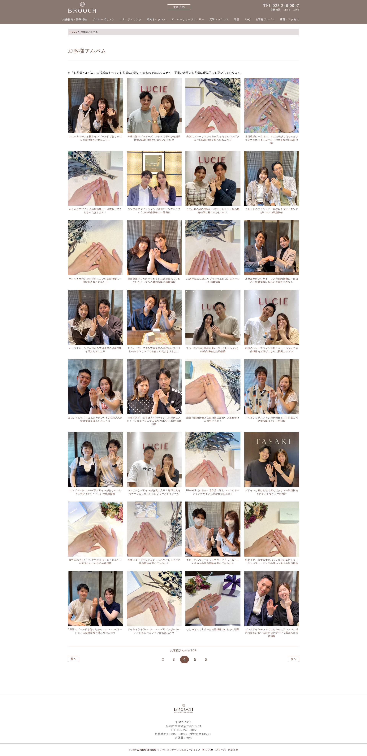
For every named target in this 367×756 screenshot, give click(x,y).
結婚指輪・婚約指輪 (75, 19)
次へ (293, 658)
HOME (73, 32)
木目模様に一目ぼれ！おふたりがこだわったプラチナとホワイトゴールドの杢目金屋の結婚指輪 (271, 139)
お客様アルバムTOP (183, 650)
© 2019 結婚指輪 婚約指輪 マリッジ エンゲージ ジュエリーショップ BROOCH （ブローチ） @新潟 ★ (183, 750)
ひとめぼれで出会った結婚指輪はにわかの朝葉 (212, 629)
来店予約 (179, 7)
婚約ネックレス (156, 19)
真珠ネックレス (219, 19)
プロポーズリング (103, 19)
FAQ (247, 19)
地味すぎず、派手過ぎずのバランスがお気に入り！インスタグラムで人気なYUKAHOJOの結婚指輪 (154, 421)
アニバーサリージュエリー (187, 19)
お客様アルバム (265, 19)
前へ (73, 658)
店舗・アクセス (289, 19)
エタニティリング (130, 19)
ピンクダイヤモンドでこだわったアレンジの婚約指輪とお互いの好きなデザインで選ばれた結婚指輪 (271, 632)
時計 (237, 19)
